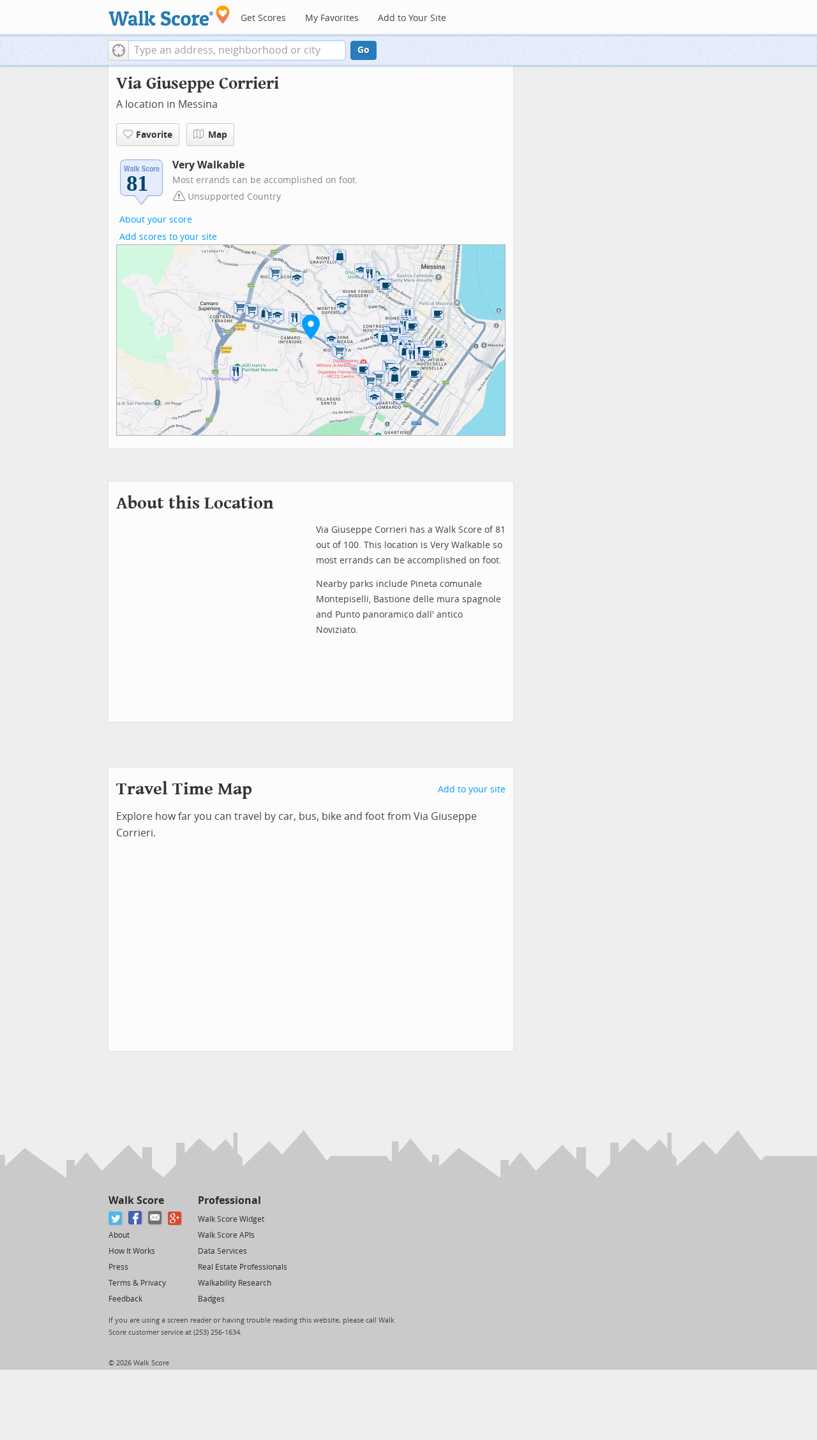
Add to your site (472, 789)
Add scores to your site (168, 237)
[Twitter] (116, 1218)
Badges (211, 1299)
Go (363, 50)
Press (118, 1267)
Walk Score (136, 1200)
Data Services (222, 1251)
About (119, 1235)
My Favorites (332, 18)
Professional (229, 1200)
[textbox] (237, 50)
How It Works (132, 1251)
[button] (118, 50)
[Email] (155, 1218)
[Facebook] (135, 1218)
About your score (155, 219)
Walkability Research (234, 1283)
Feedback (125, 1299)
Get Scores (263, 18)
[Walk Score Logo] (169, 15)
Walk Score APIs (226, 1235)
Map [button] (217, 135)
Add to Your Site (412, 18)
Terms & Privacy (137, 1283)
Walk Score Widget (231, 1219)
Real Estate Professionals (242, 1267)
